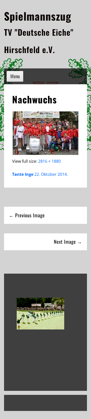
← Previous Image (27, 215)
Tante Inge (22, 174)
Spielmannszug (37, 16)
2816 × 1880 (49, 161)
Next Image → (68, 241)
